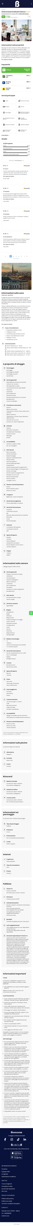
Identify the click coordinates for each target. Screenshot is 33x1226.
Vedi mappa (16, 1224)
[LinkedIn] (26, 1140)
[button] (3, 30)
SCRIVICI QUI (5, 1216)
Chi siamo (4, 1169)
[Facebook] (6, 1140)
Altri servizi (5, 135)
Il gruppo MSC (6, 1171)
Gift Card (4, 1191)
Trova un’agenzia (7, 1184)
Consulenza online (7, 1186)
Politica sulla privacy (8, 1198)
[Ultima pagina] (27, 256)
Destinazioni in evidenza (9, 1176)
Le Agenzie (5, 1174)
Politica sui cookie (7, 1201)
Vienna (3, 9)
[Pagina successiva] (24, 256)
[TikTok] (19, 1140)
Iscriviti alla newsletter (8, 1189)
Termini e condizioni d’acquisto (11, 1203)
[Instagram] (13, 1140)
